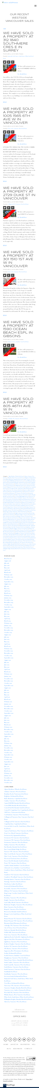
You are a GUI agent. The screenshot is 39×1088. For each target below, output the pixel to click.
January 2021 (7, 704)
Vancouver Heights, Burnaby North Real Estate (12, 544)
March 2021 (7, 699)
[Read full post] (9, 68)
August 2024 (7, 609)
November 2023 (8, 630)
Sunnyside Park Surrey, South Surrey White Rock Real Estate (20, 540)
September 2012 (8, 762)
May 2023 (6, 642)
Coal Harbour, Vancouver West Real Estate (16, 815)
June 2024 (6, 614)
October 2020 (8, 711)
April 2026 (7, 570)
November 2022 (8, 653)
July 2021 (6, 690)
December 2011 (8, 778)
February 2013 (8, 757)
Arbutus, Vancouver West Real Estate (15, 791)
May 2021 (6, 695)
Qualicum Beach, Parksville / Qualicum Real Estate (19, 937)
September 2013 (8, 755)
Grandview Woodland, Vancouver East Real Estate (18, 877)
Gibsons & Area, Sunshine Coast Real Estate (18, 341)
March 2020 (7, 725)
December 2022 (8, 651)
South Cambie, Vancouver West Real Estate (17, 962)
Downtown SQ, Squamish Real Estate (15, 491)
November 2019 (8, 729)
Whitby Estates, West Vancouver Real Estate (17, 995)
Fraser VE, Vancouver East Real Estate (28, 500)
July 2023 (6, 637)
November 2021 (8, 681)
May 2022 (6, 667)
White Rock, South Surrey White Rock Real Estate (23, 547)
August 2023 (7, 635)
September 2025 (8, 582)
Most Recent (8, 558)
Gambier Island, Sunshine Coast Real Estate (12, 502)
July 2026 (6, 563)
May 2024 (6, 616)
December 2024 (8, 600)
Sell (34, 1044)
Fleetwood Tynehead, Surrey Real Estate (28, 499)
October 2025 (8, 579)
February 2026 (8, 575)
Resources (17, 1048)
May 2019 (6, 741)
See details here (22, 74)
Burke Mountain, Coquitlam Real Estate (14, 479)
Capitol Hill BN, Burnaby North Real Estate (15, 480)
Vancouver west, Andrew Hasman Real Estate (17, 990)
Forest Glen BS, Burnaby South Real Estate (11, 500)
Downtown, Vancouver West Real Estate (16, 842)
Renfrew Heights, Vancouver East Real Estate (20, 528)
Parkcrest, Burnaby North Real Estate (11, 524)
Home (6, 1044)
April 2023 (7, 644)
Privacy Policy (29, 1079)
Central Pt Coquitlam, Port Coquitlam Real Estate (19, 810)
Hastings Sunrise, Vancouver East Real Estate (15, 507)
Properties (25, 1044)
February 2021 (8, 702)
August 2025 (7, 584)
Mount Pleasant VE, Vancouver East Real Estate (18, 519)
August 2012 (7, 764)
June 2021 (6, 692)
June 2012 (6, 766)
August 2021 (7, 688)
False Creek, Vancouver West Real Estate (17, 128)
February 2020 (8, 727)
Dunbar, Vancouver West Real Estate (22, 494)
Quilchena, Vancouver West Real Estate (15, 942)
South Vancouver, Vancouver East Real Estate (19, 537)
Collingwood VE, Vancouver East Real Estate (18, 204)
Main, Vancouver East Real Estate (10, 516)
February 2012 (8, 773)
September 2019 (8, 734)
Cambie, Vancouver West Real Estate (15, 801)
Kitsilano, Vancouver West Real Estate (15, 898)
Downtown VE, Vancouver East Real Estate (16, 838)
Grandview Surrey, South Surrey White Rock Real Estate (19, 504)
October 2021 (8, 683)
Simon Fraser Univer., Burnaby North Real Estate (18, 960)
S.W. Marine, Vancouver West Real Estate (23, 530)
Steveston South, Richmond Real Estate (15, 976)
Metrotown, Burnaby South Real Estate (11, 517)
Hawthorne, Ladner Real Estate (14, 508)
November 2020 (8, 708)
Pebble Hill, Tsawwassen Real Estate (26, 524)
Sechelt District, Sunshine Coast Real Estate (17, 955)
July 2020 (6, 718)
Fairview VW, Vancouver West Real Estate (16, 851)
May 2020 (6, 722)
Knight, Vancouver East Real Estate (22, 513)
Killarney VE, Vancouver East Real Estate (27, 510)
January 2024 (7, 625)
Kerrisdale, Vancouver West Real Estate (11, 510)
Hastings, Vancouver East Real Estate (15, 882)
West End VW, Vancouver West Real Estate (16, 545)
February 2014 (8, 743)
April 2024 (7, 618)
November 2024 (8, 602)
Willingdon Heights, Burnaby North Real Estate (12, 548)
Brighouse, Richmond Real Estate (13, 796)
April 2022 (7, 669)
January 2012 (7, 775)
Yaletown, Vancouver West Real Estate (15, 1002)
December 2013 (8, 748)
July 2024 (6, 612)
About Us (14, 1044)
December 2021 (8, 679)
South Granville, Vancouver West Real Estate (15, 536)
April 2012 (7, 769)
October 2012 (8, 759)
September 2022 (8, 658)
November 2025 (8, 577)
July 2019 (6, 739)
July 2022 (6, 662)
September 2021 (8, 685)
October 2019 (8, 732)
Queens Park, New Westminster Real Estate (17, 527)
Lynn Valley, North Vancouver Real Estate (16, 902)
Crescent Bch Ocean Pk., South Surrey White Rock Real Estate (20, 488)
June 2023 (6, 639)
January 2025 (7, 598)
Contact (28, 1048)
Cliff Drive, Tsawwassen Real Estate (22, 484)
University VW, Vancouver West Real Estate (24, 542)
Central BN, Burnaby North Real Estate (15, 805)
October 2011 (8, 782)
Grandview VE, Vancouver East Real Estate (16, 875)
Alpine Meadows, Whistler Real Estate (16, 476)
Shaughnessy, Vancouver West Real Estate (23, 533)
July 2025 (6, 586)
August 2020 (7, 715)
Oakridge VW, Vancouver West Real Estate (18, 418)
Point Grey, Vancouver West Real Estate (11, 525)
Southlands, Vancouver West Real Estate (14, 539)
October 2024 (8, 605)
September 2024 (8, 607)
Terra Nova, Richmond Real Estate (14, 983)
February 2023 (8, 648)
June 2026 (6, 565)
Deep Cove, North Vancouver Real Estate (16, 833)
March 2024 (7, 621)
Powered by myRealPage (8, 1081)
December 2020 (8, 706)
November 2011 (8, 780)
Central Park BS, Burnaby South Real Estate (17, 482)
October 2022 (8, 655)
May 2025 (6, 588)
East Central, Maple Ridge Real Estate (21, 496)
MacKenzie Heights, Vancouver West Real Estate (25, 514)
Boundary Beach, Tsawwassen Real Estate (16, 477)
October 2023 (8, 632)
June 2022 (6, 665)
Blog (9, 1048)
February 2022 (8, 674)
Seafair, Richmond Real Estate (22, 531)
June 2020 (6, 720)
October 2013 (8, 752)
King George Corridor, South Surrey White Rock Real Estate (16, 511)
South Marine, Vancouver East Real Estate (16, 967)
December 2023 (8, 628)
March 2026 (7, 572)
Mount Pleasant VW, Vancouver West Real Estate (18, 921)
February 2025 (8, 595)
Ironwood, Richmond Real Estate (28, 508)
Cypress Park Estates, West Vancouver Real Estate (13, 490)
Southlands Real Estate (10, 972)
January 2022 (7, 676)
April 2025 (7, 591)
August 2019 (7, 736)
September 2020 (8, 713)
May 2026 (6, 568)
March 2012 (7, 771)
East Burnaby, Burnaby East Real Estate (15, 847)
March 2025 (7, 593)
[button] (5, 1039)
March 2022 (7, 672)
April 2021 (7, 697)
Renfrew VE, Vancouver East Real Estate (16, 946)
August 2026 (7, 561)
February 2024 (8, 623)
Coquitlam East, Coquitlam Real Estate (15, 824)
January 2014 (7, 745)
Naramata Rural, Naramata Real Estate (25, 520)
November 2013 (8, 750)
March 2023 (7, 646)
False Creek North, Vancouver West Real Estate (24, 497)
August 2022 (7, 660)
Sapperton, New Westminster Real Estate (16, 951)
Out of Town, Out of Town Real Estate (28, 522)
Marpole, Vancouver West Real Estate (24, 516)
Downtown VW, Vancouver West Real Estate (19, 493)
